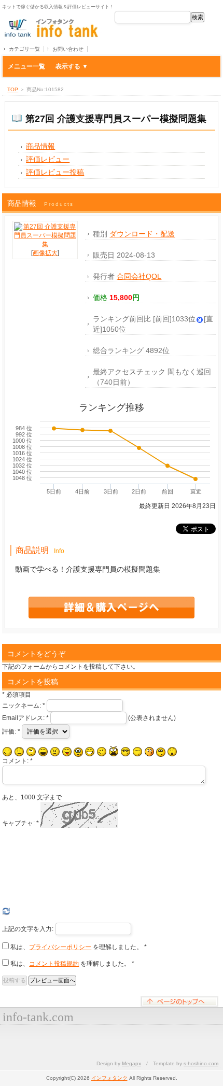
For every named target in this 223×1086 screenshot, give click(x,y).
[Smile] (7, 751)
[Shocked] (172, 751)
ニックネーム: (23, 705)
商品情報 (40, 146)
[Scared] (113, 751)
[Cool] (125, 751)
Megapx (131, 1063)
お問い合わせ (67, 49)
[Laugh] (43, 751)
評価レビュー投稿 (55, 172)
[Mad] (55, 751)
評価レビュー (47, 159)
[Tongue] (67, 751)
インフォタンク (109, 1078)
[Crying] (78, 752)
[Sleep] (137, 751)
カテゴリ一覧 (24, 49)
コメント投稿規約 (54, 963)
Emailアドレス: (25, 718)
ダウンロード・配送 (142, 234)
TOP (12, 89)
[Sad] (19, 751)
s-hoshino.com (201, 1063)
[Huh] (31, 751)
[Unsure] (160, 752)
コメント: (17, 761)
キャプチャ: (20, 823)
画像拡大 (45, 253)
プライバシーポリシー (60, 947)
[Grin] (90, 751)
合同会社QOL (139, 276)
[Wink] (101, 751)
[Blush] (149, 751)
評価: (11, 731)
